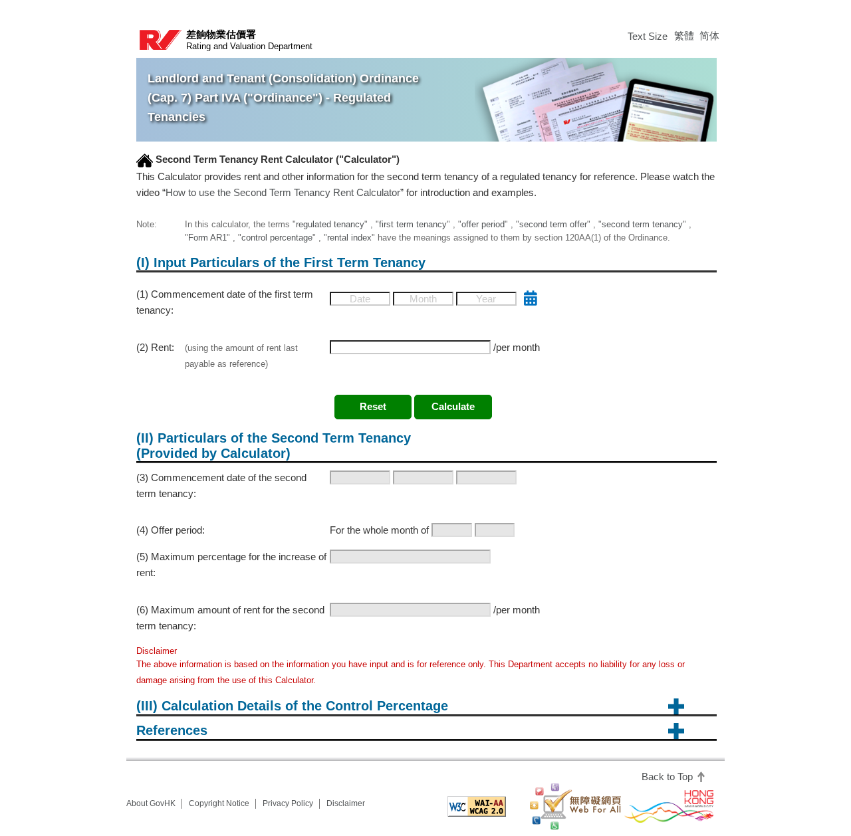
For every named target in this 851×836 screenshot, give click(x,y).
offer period (483, 224)
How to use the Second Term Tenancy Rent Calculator (283, 192)
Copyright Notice (219, 803)
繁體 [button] (684, 35)
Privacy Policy (288, 803)
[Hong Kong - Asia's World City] (668, 806)
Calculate (453, 406)
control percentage (276, 238)
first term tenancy (413, 224)
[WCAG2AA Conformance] (476, 806)
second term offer (553, 224)
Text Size (648, 36)
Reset (373, 406)
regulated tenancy (330, 224)
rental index (349, 238)
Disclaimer (345, 803)
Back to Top (668, 776)
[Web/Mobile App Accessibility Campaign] (575, 806)
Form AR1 (207, 238)
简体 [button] (709, 35)
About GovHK (151, 803)
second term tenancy (642, 224)
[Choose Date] (530, 298)
